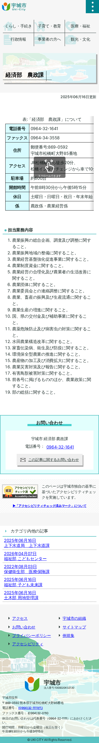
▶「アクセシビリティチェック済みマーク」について (50, 506)
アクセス (20, 618)
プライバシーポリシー (31, 635)
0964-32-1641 (60, 447)
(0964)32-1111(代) (30, 708)
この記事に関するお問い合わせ (53, 459)
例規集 (68, 635)
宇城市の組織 (74, 618)
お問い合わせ (23, 627)
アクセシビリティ (27, 644)
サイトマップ (74, 627)
